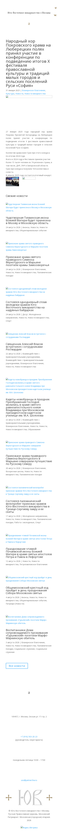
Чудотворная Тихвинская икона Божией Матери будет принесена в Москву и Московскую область (28, 220)
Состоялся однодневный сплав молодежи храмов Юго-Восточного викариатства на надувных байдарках (26, 306)
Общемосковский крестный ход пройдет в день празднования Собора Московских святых (27, 590)
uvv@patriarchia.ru (29, 780)
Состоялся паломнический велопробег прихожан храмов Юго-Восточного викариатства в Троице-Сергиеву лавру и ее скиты (28, 506)
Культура (10, 93)
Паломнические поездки (31, 474)
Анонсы (26, 227)
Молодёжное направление (35, 516)
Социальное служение (24, 649)
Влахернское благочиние (33, 90)
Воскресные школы (14, 471)
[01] (12, 182)
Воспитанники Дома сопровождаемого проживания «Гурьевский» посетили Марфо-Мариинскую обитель (27, 634)
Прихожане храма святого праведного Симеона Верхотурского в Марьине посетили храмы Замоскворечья (27, 261)
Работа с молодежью (24, 522)
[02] (29, 181)
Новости (19, 93)
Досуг (25, 314)
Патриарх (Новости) (15, 603)
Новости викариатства (35, 93)
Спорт (8, 321)
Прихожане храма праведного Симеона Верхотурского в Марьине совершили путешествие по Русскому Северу (29, 460)
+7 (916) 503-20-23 (29, 736)
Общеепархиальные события (33, 230)
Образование (34, 429)
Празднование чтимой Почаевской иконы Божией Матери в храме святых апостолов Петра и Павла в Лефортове (29, 553)
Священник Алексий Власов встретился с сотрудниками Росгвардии (24, 346)
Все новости (17, 666)
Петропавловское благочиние (33, 564)
